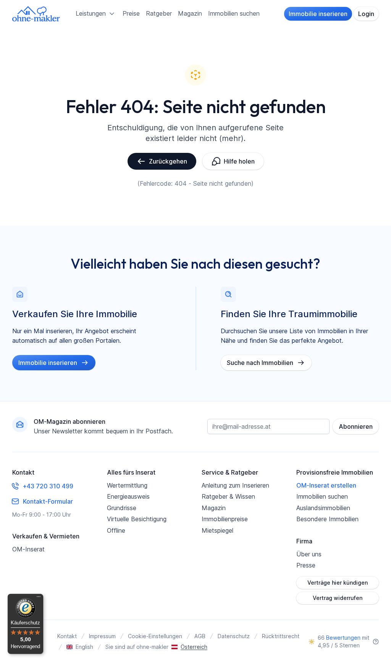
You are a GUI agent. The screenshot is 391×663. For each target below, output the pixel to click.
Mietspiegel (217, 530)
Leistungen (91, 13)
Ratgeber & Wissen (228, 496)
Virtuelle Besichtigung (136, 519)
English (84, 647)
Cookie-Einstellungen (155, 636)
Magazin (190, 13)
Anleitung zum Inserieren (235, 485)
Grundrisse (121, 508)
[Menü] (38, 598)
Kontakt (67, 636)
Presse (305, 565)
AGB (199, 636)
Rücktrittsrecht (280, 636)
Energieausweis (128, 496)
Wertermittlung (127, 485)
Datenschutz (234, 636)
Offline (116, 530)
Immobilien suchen (234, 13)
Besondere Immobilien (327, 519)
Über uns (309, 554)
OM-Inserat (28, 549)
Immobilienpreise (225, 519)
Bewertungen (343, 637)
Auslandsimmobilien (323, 508)
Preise (131, 13)
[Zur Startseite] (36, 13)
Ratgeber (159, 13)
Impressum (102, 636)
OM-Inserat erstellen (326, 485)
